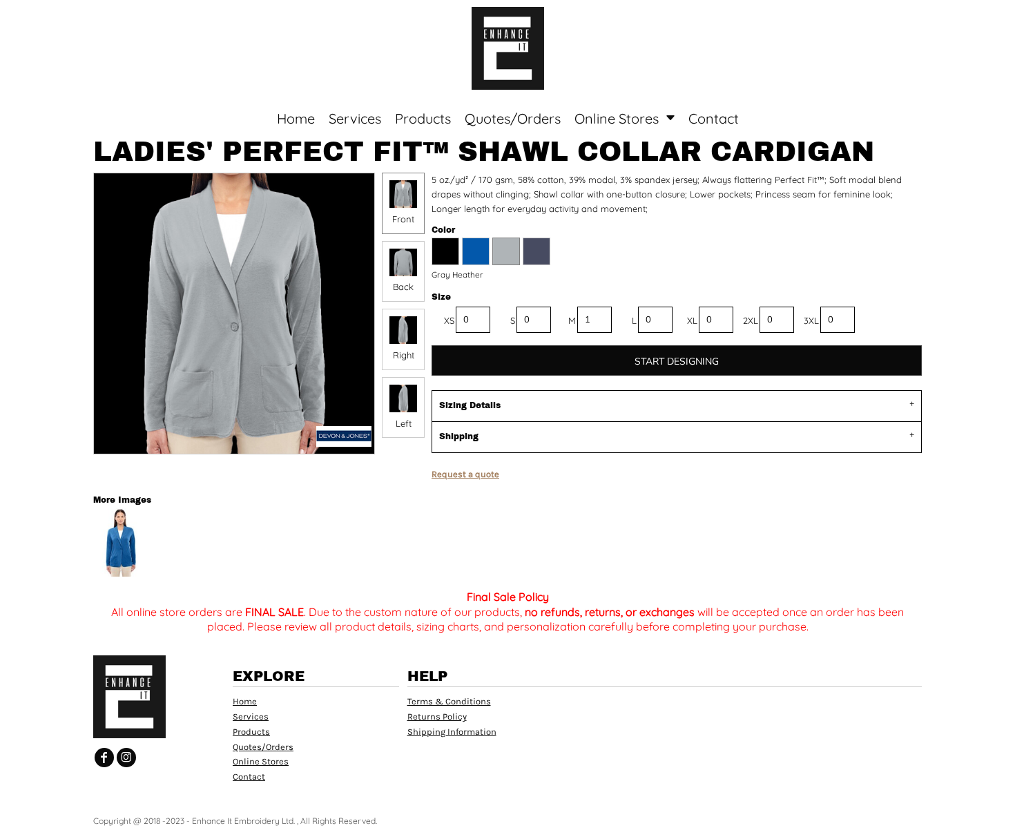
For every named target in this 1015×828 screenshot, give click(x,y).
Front (403, 218)
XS (449, 320)
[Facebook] (104, 757)
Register (950, 20)
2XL (750, 320)
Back (403, 286)
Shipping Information (451, 731)
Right (403, 354)
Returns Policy (437, 716)
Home (245, 701)
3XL (811, 320)
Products (251, 731)
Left (404, 423)
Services (251, 716)
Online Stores (261, 761)
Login (890, 20)
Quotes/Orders (263, 747)
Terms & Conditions (449, 701)
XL (692, 320)
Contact (249, 776)
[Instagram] (126, 757)
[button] (128, 21)
